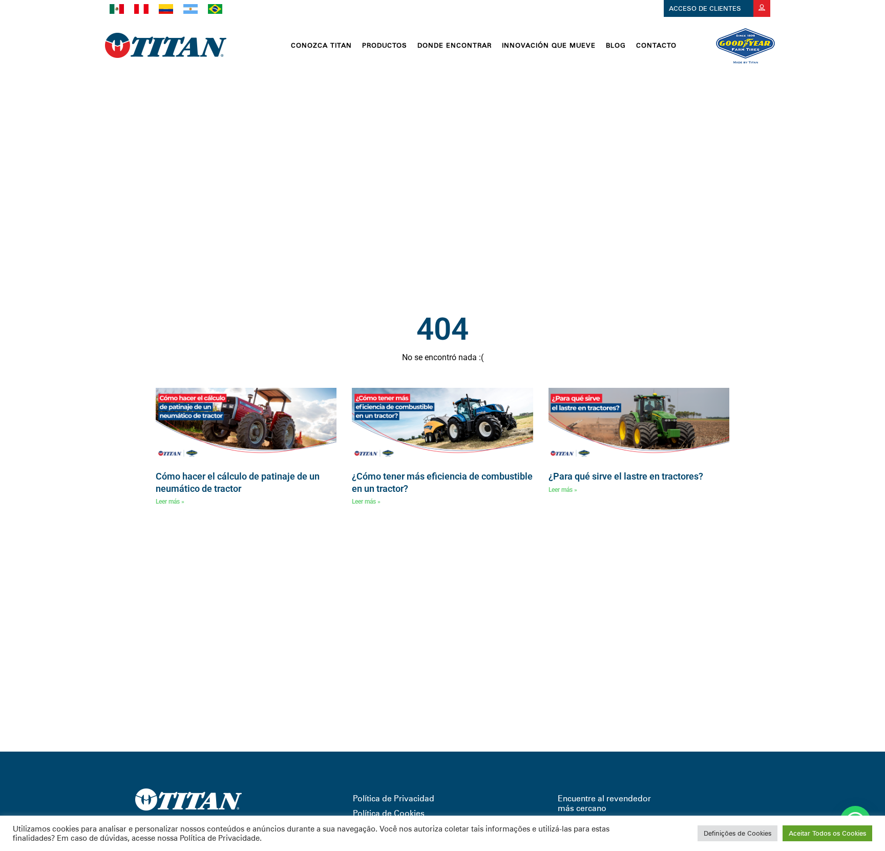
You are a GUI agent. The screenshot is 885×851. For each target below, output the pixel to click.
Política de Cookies (389, 813)
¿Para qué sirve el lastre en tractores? (626, 476)
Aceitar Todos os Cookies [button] (827, 833)
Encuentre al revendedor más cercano (604, 803)
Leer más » (170, 501)
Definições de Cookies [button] (737, 833)
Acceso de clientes (706, 8)
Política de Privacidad (393, 798)
